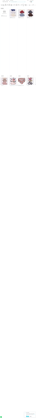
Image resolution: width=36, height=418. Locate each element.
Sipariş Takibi (8, 0)
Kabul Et (27, 416)
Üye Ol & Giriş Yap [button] (31, 0)
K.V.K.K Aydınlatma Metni (30, 82)
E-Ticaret (19, 85)
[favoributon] (29, 1)
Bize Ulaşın (4, 0)
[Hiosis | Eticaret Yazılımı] (5, 1)
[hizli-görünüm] (8, 76)
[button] (28, 0)
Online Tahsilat (12, 0)
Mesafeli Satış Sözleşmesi (30, 81)
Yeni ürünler (2, 8)
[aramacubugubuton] (25, 1)
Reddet (30, 416)
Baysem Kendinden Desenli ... (12, 17)
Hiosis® (13, 85)
